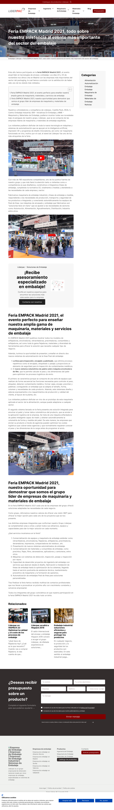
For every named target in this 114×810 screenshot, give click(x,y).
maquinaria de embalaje (29, 195)
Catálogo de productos (68, 760)
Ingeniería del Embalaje (65, 751)
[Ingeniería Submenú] (53, 8)
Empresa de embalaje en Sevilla (41, 762)
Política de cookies (69, 788)
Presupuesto (99, 11)
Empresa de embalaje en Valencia (41, 767)
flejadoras (43, 343)
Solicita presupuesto (91, 752)
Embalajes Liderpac (15, 58)
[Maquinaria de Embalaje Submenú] (68, 10)
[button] (68, 722)
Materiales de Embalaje (76, 11)
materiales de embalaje (47, 120)
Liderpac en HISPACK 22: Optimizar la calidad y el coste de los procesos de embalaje (17, 631)
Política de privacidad (55, 788)
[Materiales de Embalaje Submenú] (83, 11)
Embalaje (88, 89)
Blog (89, 9)
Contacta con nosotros (32, 302)
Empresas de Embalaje (32, 11)
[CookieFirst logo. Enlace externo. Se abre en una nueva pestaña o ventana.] (2, 795)
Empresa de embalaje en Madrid (41, 758)
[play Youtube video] (41, 158)
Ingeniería (47, 9)
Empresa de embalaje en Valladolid (41, 772)
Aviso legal (42, 788)
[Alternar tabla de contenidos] (68, 89)
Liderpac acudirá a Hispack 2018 (40, 626)
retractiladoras (38, 341)
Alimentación (90, 80)
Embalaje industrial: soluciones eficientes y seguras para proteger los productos (63, 631)
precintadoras (51, 341)
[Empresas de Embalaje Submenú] (39, 11)
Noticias (88, 104)
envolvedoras (25, 341)
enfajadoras (13, 343)
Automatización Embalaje (91, 84)
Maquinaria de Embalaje (61, 10)
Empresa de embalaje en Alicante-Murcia (41, 753)
